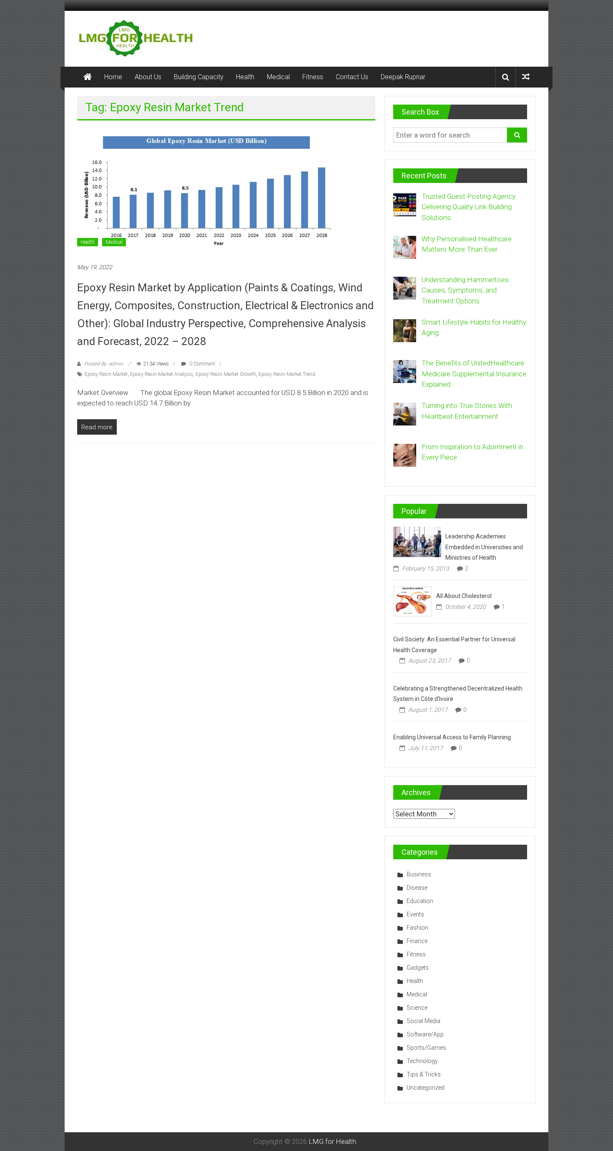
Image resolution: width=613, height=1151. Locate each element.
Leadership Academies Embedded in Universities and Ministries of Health (484, 547)
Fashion (417, 927)
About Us (148, 77)
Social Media (423, 1021)
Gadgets (418, 967)
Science (417, 1007)
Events (415, 914)
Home (113, 77)
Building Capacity (199, 77)
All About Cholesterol (464, 596)
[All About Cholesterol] (412, 601)
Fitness (312, 77)
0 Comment (201, 364)
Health (245, 77)
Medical (278, 77)
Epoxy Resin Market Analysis (161, 374)
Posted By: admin (103, 364)
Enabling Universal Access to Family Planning (452, 737)
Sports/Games (426, 1047)
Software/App (425, 1034)
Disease (417, 887)
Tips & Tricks (424, 1074)
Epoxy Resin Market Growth (226, 374)
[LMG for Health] (87, 77)
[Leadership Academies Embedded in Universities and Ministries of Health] (417, 541)
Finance (417, 941)
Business (419, 874)
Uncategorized (426, 1087)
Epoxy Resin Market (106, 374)
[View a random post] (526, 77)
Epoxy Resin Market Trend (287, 374)
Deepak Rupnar (403, 77)
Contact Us (352, 77)
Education (420, 901)
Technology (422, 1061)
